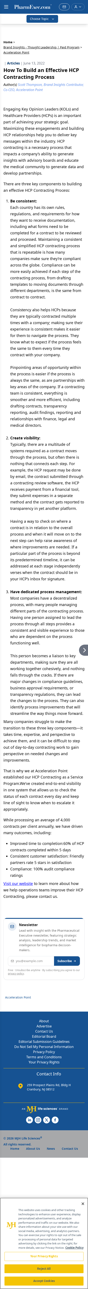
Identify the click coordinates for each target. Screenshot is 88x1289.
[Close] (83, 1203)
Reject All (44, 1269)
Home (7, 42)
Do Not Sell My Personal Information (44, 1046)
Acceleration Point (18, 997)
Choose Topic (39, 19)
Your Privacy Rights (44, 1062)
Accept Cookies (44, 1281)
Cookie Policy (74, 1248)
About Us (33, 1149)
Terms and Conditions (44, 1057)
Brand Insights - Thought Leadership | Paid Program (41, 47)
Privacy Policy (44, 1051)
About (44, 1021)
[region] (44, 1243)
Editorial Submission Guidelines (44, 1041)
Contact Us (44, 1031)
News (51, 1149)
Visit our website (18, 883)
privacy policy (16, 973)
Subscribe (64, 961)
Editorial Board (44, 1036)
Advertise (44, 1026)
